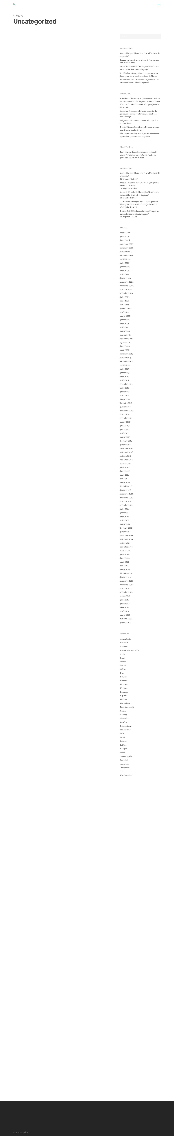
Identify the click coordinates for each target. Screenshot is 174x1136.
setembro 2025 (126, 255)
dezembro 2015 (126, 494)
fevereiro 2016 (126, 486)
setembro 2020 (126, 339)
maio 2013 (124, 607)
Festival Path (125, 703)
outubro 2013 (125, 588)
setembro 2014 (126, 547)
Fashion (46, 112)
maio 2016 (124, 475)
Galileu (123, 711)
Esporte (123, 696)
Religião (123, 749)
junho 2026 (125, 240)
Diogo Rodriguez (34, 112)
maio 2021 (124, 323)
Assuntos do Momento (129, 650)
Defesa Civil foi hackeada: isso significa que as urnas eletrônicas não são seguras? (139, 81)
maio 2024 (124, 301)
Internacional (125, 726)
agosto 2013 (125, 596)
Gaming (46, 513)
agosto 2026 (125, 233)
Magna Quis (33, 509)
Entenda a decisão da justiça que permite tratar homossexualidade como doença (138, 114)
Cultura (123, 669)
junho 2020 (125, 346)
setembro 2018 (126, 384)
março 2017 (125, 437)
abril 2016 (124, 479)
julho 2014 (124, 554)
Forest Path (33, 298)
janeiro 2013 (125, 622)
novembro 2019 (126, 354)
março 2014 (125, 569)
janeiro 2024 (125, 308)
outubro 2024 (126, 289)
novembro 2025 (126, 248)
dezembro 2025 (126, 244)
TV (121, 771)
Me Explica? (125, 730)
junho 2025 (125, 267)
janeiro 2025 (125, 278)
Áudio (122, 654)
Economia (124, 680)
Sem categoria (126, 756)
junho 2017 (124, 429)
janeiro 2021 (125, 335)
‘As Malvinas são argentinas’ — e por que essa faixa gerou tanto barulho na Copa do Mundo (139, 74)
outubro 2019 (125, 357)
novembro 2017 (126, 410)
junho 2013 (124, 603)
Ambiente (124, 646)
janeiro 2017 (125, 445)
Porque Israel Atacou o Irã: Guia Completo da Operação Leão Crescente (140, 104)
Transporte (124, 768)
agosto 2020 (125, 342)
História (123, 722)
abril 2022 (124, 312)
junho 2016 (124, 471)
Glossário (124, 718)
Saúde (122, 752)
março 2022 (125, 316)
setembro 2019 (126, 361)
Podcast (123, 741)
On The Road (34, 108)
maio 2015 (124, 516)
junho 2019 (124, 373)
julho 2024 (124, 297)
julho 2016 (124, 467)
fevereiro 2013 (126, 619)
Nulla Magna (34, 202)
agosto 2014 (125, 550)
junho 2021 (124, 320)
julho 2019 (124, 369)
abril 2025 (124, 274)
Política (123, 745)
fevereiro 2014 (126, 573)
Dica (122, 673)
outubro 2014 (125, 543)
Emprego (124, 692)
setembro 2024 (126, 293)
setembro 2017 (126, 418)
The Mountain (34, 853)
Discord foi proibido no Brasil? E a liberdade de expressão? (140, 54)
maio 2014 (124, 562)
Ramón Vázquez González (131, 127)
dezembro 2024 (126, 282)
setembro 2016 (126, 460)
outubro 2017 (125, 414)
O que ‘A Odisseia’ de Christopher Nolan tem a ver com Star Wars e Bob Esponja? (139, 68)
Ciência (123, 665)
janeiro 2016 (125, 490)
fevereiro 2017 (126, 441)
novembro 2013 (126, 585)
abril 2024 (124, 304)
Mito (122, 733)
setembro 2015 (126, 505)
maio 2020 (124, 350)
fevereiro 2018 (126, 403)
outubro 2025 (125, 251)
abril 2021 (124, 327)
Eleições (123, 688)
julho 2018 (124, 388)
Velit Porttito (34, 1069)
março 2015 (125, 524)
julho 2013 (124, 600)
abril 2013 (124, 611)
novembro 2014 (126, 539)
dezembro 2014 (126, 535)
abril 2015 (124, 520)
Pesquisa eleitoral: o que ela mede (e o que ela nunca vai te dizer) (139, 61)
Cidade (123, 662)
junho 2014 (124, 558)
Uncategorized (57, 112)
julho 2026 (124, 236)
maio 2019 (124, 376)
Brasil (122, 658)
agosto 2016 (125, 463)
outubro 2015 (125, 501)
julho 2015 (124, 509)
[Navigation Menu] (159, 5)
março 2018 (125, 399)
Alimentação (125, 639)
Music (45, 205)
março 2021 (125, 331)
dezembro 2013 (126, 581)
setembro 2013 (126, 592)
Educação (124, 684)
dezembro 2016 (126, 448)
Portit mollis (33, 723)
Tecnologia (124, 764)
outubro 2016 (125, 456)
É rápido (123, 677)
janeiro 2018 (125, 407)
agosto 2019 (125, 365)
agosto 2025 (125, 259)
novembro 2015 (126, 498)
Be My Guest (34, 788)
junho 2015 (124, 513)
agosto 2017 (125, 422)
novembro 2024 (126, 286)
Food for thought (50, 302)
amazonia (124, 643)
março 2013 (125, 615)
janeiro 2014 (125, 577)
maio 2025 (124, 270)
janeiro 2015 (125, 532)
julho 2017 (124, 426)
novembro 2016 (126, 452)
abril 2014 (124, 566)
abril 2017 (124, 433)
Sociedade (124, 760)
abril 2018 (124, 395)
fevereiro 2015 (126, 528)
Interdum (31, 821)
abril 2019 (124, 380)
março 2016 (125, 482)
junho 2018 (124, 392)
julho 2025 (124, 263)
